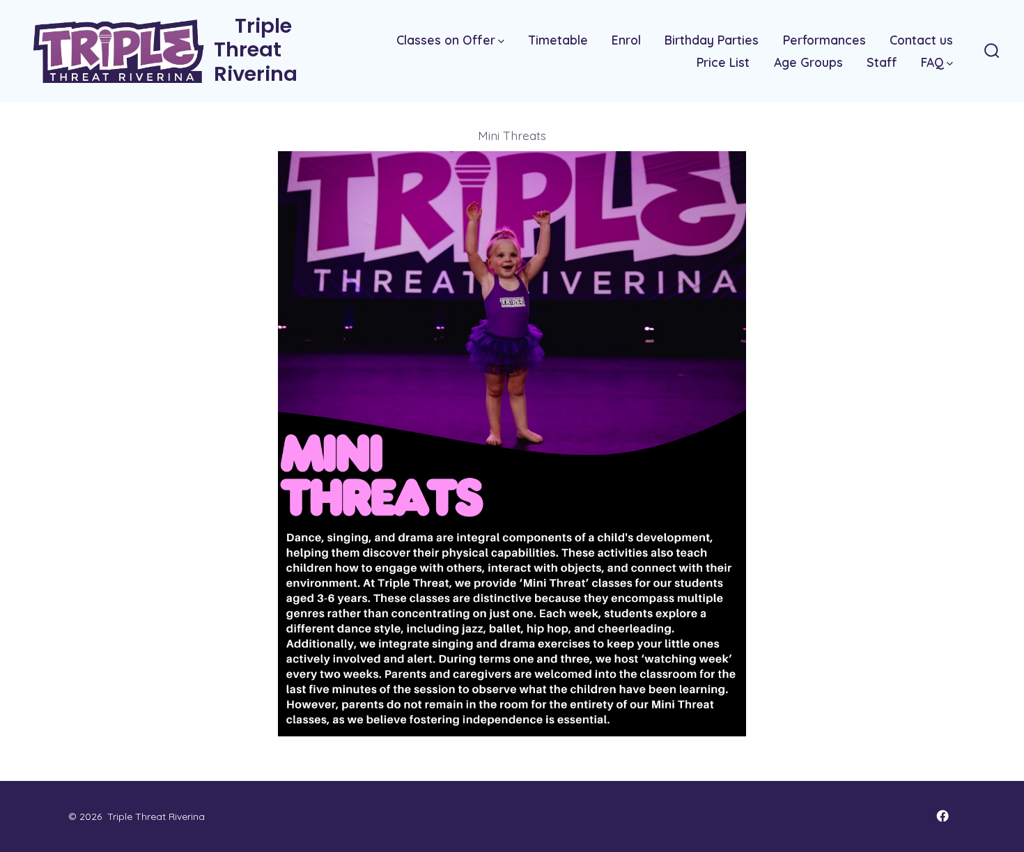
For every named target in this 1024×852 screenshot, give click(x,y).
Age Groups (808, 62)
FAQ (932, 62)
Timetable (558, 39)
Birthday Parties (712, 39)
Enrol (626, 39)
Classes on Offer (445, 39)
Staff (882, 62)
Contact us (921, 39)
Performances (824, 39)
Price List (723, 62)
